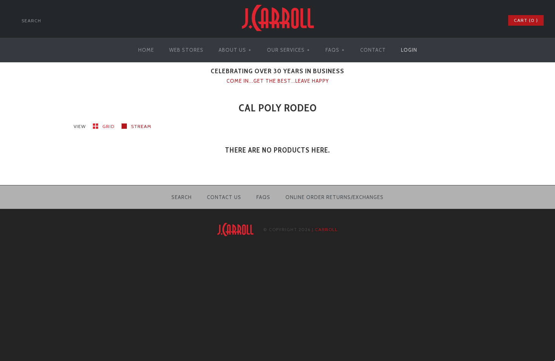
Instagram (491, 20)
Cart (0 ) (526, 20)
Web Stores (186, 50)
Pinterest (481, 20)
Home (146, 50)
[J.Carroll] (277, 4)
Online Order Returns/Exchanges (334, 197)
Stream (141, 126)
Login (409, 50)
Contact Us (224, 197)
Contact (373, 50)
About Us (235, 50)
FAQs (335, 50)
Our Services (288, 50)
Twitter (471, 20)
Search (181, 197)
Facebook (462, 20)
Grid (109, 126)
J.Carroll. (325, 229)
